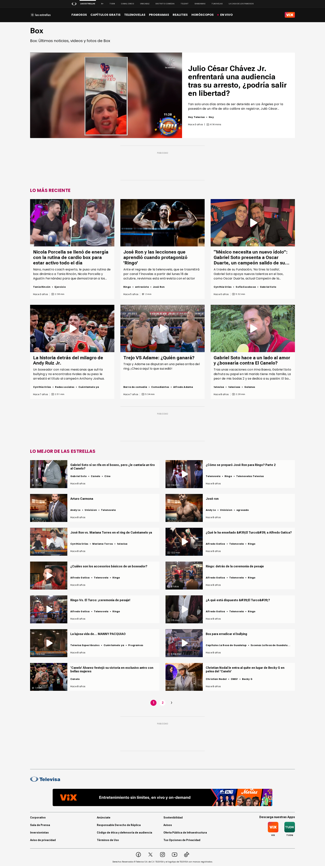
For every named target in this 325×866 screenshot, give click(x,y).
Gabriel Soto (268, 286)
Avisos (167, 825)
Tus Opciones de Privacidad (181, 840)
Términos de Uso (108, 840)
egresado (242, 510)
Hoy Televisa (196, 117)
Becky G (247, 679)
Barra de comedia (135, 387)
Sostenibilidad (173, 817)
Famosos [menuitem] (79, 15)
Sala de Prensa (40, 825)
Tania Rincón (41, 286)
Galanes (249, 387)
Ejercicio (60, 286)
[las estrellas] (40, 15)
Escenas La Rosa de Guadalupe (271, 645)
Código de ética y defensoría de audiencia (124, 832)
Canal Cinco (127, 4)
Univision (91, 510)
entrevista (142, 286)
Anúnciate (103, 817)
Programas (135, 645)
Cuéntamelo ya (88, 387)
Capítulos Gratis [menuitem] (105, 15)
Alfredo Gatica (215, 543)
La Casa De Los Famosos (241, 4)
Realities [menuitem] (180, 15)
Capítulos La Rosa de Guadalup (226, 645)
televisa (219, 387)
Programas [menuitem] (159, 15)
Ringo (127, 286)
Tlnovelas (217, 4)
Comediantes (160, 387)
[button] (106, 95)
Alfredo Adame (183, 387)
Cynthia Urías (223, 286)
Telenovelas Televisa (250, 476)
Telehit (185, 4)
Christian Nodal (216, 679)
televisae (234, 387)
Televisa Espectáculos (84, 645)
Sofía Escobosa (246, 286)
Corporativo (38, 817)
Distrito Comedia (165, 4)
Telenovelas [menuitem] (134, 15)
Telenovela (213, 476)
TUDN (112, 4)
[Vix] (290, 15)
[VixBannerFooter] (162, 797)
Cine (107, 476)
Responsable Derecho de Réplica (119, 825)
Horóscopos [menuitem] (202, 15)
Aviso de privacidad (43, 840)
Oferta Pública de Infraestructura (185, 832)
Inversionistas (39, 832)
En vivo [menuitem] (226, 15)
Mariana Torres (102, 543)
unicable (145, 4)
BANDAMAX (200, 4)
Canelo (95, 476)
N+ (102, 4)
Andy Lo (75, 510)
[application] (106, 95)
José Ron (159, 286)
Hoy (211, 117)
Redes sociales (64, 387)
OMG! (234, 679)
